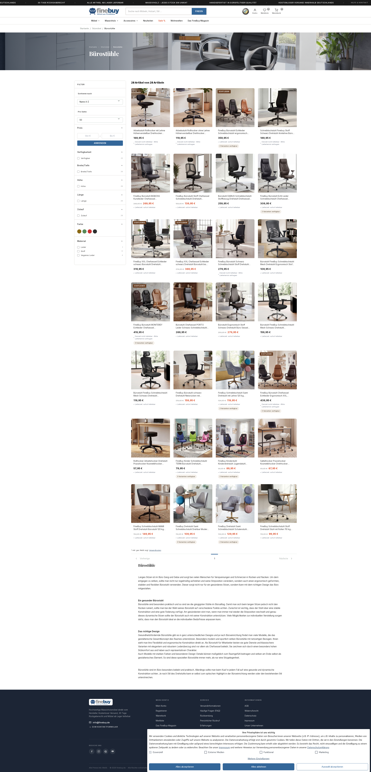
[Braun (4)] (79, 231)
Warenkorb (161, 716)
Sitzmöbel (96, 28)
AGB (247, 706)
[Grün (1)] (84, 231)
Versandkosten (155, 550)
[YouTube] (112, 751)
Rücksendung (206, 716)
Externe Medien (216, 752)
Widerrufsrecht (251, 711)
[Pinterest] (105, 751)
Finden (199, 11)
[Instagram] (98, 751)
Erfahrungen (206, 725)
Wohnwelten (177, 21)
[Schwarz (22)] (95, 231)
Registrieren (161, 711)
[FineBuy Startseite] (105, 11)
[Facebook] (91, 751)
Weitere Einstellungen (258, 758)
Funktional (268, 752)
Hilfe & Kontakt (359, 3)
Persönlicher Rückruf (210, 721)
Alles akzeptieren (185, 766)
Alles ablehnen (258, 766)
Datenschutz (250, 716)
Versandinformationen (210, 706)
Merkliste (160, 721)
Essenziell (158, 752)
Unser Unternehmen (254, 725)
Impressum (224, 747)
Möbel (94, 21)
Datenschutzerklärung (318, 747)
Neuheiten (148, 21)
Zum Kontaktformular (105, 727)
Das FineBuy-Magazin (198, 21)
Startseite (84, 28)
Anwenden (100, 143)
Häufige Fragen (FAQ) (210, 711)
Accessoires (129, 21)
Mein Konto (161, 706)
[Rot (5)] (90, 231)
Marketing (324, 752)
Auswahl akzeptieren (332, 766)
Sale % (162, 21)
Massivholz (110, 21)
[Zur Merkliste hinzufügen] (166, 92)
